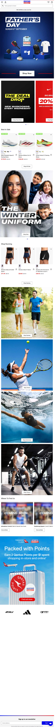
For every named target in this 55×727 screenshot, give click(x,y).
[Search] (3, 6)
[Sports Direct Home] (27, 2)
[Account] (5, 2)
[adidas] (27, 612)
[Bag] (52, 2)
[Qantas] (27, 570)
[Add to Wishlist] (16, 134)
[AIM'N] (44, 612)
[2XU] (9, 612)
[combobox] (27, 6)
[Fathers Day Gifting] (27, 45)
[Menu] (2, 2)
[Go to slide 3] (29, 161)
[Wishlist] (48, 2)
